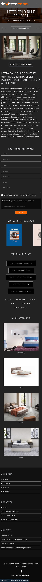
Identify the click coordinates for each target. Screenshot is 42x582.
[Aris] (3, 28)
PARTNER (5, 488)
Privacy (3, 580)
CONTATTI (5, 492)
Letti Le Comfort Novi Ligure (21, 263)
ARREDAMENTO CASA (9, 511)
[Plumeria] (21, 337)
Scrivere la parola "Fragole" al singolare (18, 201)
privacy (33, 195)
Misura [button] (33, 299)
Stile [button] (13, 303)
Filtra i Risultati (21, 28)
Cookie (10, 580)
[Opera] (21, 407)
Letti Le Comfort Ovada (21, 270)
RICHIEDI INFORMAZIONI (21, 64)
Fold (33, 20)
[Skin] (21, 372)
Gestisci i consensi (21, 580)
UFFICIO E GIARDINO (9, 520)
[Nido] (21, 442)
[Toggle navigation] (38, 3)
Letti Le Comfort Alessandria (21, 277)
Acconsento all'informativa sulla (20, 195)
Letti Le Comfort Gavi (21, 284)
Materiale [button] (20, 299)
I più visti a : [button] (21, 308)
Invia (21, 213)
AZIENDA (4, 479)
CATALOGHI (6, 483)
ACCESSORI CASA (8, 516)
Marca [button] (8, 299)
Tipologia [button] (25, 303)
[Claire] (38, 28)
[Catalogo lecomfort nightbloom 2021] (14, 235)
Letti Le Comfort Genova (21, 291)
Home (9, 20)
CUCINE (4, 507)
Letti (28, 20)
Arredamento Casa (18, 20)
